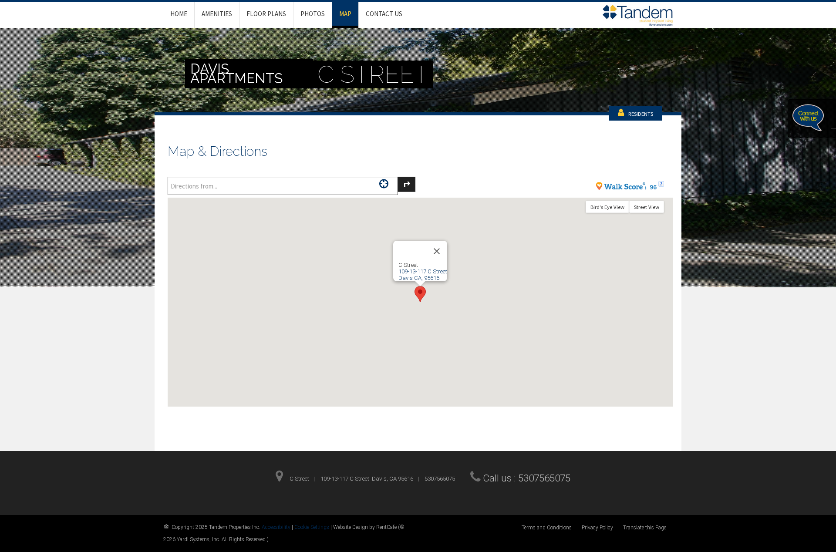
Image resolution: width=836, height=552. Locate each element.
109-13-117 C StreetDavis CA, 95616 (422, 274)
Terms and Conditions (547, 528)
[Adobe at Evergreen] (638, 14)
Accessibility (276, 527)
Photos (312, 14)
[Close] (436, 251)
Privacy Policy (597, 528)
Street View (646, 206)
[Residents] (640, 113)
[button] (420, 294)
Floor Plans (266, 14)
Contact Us (384, 14)
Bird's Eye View (607, 206)
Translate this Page (644, 528)
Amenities (217, 14)
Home (178, 14)
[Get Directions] (406, 184)
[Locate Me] (383, 183)
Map (345, 14)
